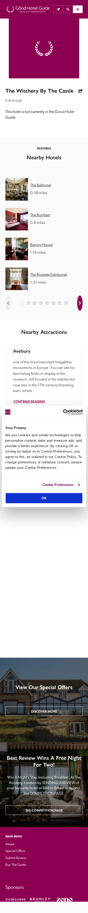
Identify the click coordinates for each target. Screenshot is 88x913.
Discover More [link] (44, 711)
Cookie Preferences (58, 485)
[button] (68, 9)
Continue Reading (29, 401)
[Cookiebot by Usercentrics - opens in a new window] (63, 412)
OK (44, 498)
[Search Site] (68, 9)
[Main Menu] (78, 9)
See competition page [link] (44, 810)
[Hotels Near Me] (58, 9)
